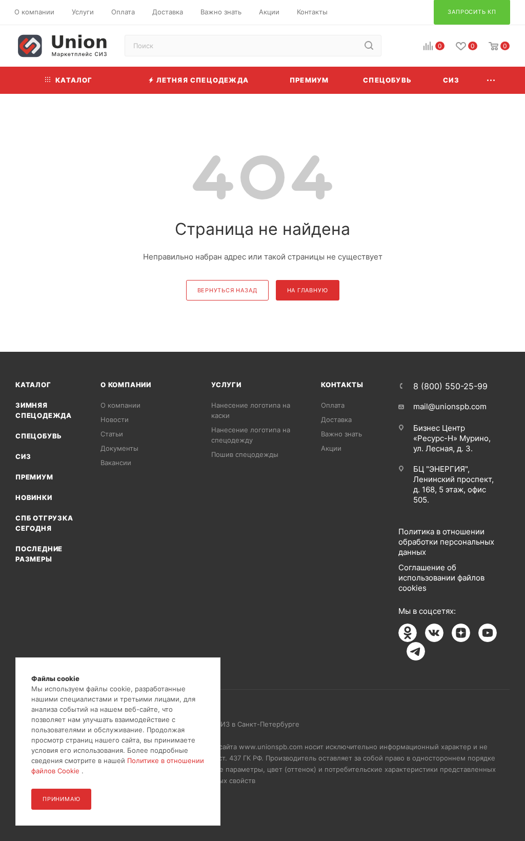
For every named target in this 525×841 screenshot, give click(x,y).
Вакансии (115, 462)
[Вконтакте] (434, 633)
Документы (119, 448)
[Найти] (368, 45)
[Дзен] (461, 633)
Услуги (226, 385)
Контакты (342, 385)
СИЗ (23, 456)
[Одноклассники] (407, 633)
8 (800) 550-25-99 (450, 386)
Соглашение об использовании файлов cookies (441, 578)
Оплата (333, 405)
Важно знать (341, 434)
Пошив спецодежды (244, 454)
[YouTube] (487, 633)
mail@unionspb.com (450, 406)
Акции (331, 448)
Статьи (111, 434)
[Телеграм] (416, 651)
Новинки (33, 497)
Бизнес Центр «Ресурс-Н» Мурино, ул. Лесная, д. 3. (452, 438)
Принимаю (61, 799)
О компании (125, 385)
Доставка (336, 419)
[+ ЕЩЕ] (491, 80)
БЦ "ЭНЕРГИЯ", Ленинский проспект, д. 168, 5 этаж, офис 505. (453, 484)
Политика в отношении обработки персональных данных (446, 542)
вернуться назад (227, 290)
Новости (114, 419)
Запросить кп (517, 83)
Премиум (34, 477)
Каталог (33, 385)
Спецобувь (38, 436)
